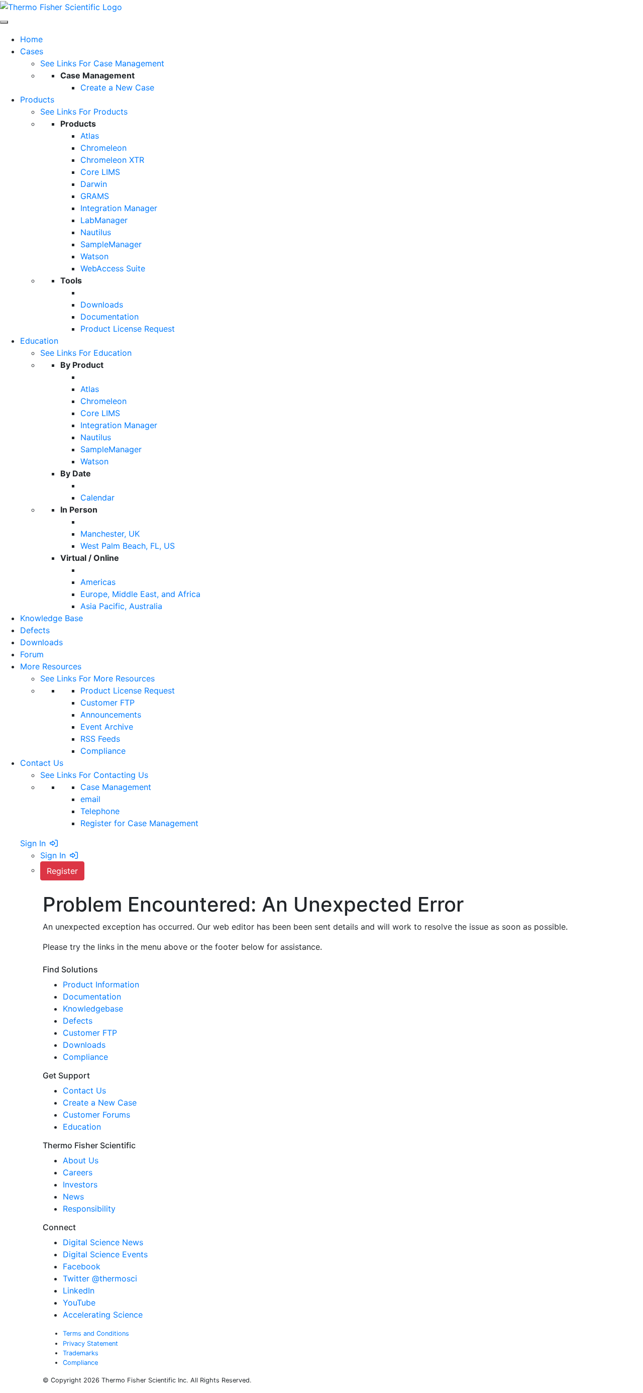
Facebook (81, 1266)
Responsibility (90, 1209)
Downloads (84, 1045)
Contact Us (84, 1090)
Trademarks (80, 1353)
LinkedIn (78, 1290)
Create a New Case (100, 1103)
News (74, 1196)
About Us (82, 1160)
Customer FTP (90, 1033)
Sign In (33, 843)
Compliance (85, 1057)
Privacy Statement (90, 1343)
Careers (79, 1172)
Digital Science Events (105, 1254)
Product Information (101, 984)
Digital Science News (103, 1242)
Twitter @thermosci (100, 1278)
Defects (77, 1021)
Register (62, 871)
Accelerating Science (103, 1315)
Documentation (92, 996)
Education (82, 1127)
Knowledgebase (93, 1009)
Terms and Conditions (96, 1333)
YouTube (79, 1303)
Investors (81, 1184)
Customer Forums (96, 1115)
